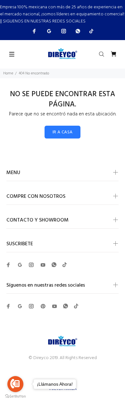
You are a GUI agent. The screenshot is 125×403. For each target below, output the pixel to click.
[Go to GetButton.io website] (15, 396)
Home (8, 73)
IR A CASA (63, 132)
